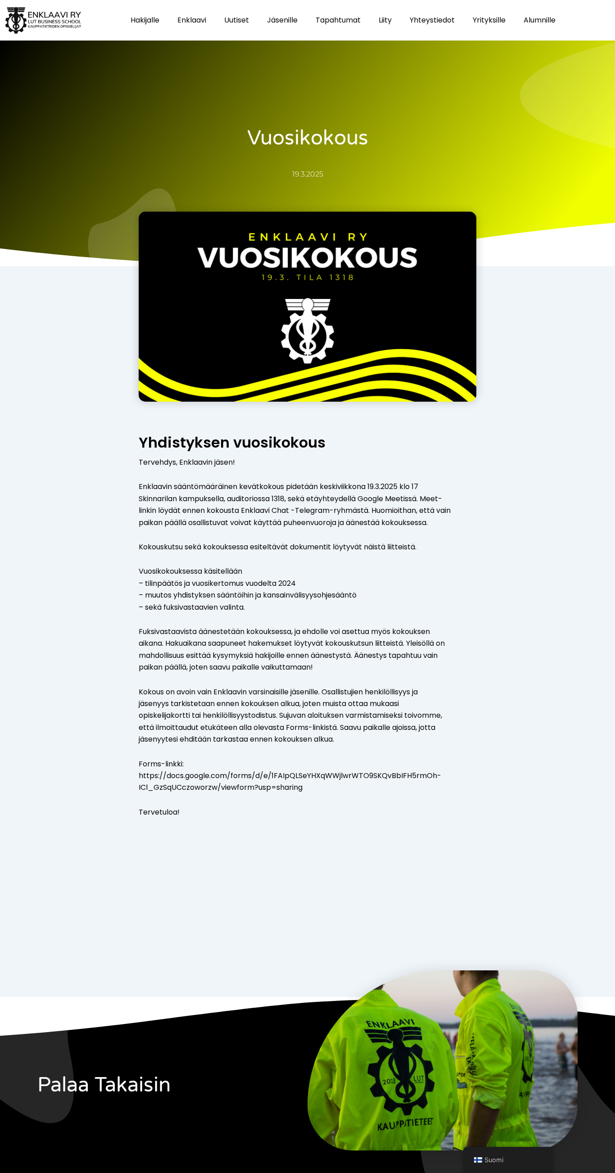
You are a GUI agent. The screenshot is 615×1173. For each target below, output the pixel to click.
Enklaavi (191, 20)
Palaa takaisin (104, 1085)
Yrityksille (489, 20)
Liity (385, 20)
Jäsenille (282, 20)
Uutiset (236, 20)
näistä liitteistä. (390, 547)
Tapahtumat (338, 20)
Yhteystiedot (432, 20)
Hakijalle (145, 20)
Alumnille (540, 20)
